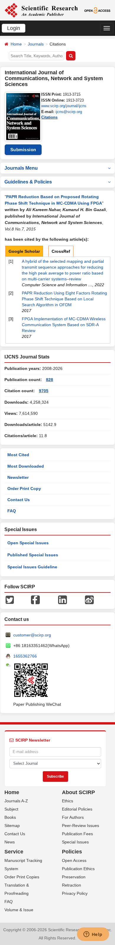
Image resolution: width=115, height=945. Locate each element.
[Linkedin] (62, 599)
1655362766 (25, 656)
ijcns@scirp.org (68, 112)
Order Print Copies (21, 877)
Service (13, 852)
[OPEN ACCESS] (97, 10)
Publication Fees (77, 833)
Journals (36, 44)
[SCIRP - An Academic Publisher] (41, 10)
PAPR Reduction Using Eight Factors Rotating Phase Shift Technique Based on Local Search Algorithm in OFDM (64, 299)
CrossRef (61, 251)
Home (16, 44)
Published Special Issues (32, 554)
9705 (43, 390)
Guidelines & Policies (28, 181)
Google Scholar (24, 251)
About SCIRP (78, 792)
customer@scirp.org (32, 635)
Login (13, 28)
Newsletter (18, 477)
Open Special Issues (28, 542)
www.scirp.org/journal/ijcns (63, 106)
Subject (11, 809)
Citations (49, 117)
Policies (72, 852)
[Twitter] (10, 599)
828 (49, 379)
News (9, 842)
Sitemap (12, 825)
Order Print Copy (24, 488)
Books (10, 817)
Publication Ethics (78, 868)
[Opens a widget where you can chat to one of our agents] (93, 934)
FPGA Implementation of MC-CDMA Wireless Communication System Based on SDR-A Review (64, 324)
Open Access (74, 860)
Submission (23, 149)
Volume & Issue (18, 909)
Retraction (71, 885)
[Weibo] (89, 599)
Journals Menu (21, 168)
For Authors (73, 817)
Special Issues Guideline (32, 567)
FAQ (11, 510)
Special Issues (75, 842)
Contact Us (18, 499)
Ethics (67, 801)
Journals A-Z (16, 801)
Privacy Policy (75, 893)
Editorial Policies (77, 809)
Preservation (74, 877)
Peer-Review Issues (80, 825)
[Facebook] (35, 599)
